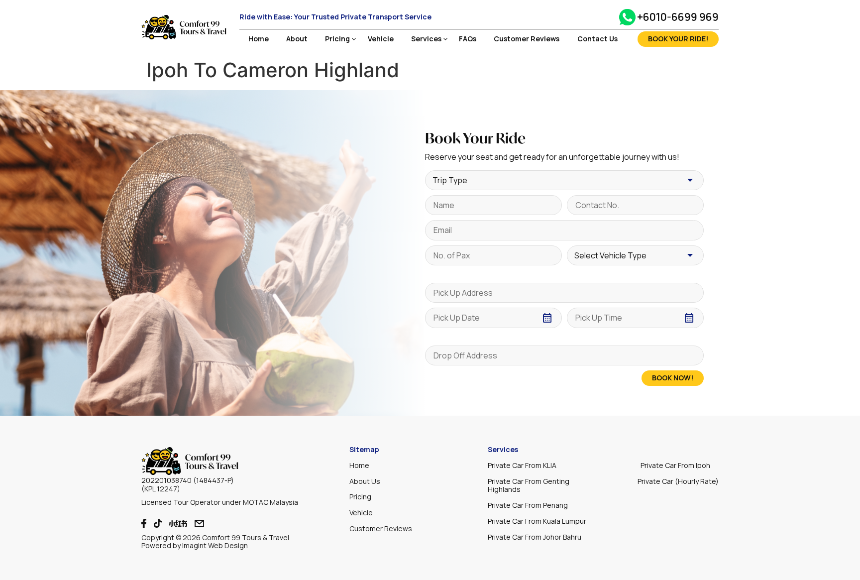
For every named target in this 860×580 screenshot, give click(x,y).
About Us (364, 481)
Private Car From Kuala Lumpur (537, 521)
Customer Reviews (526, 39)
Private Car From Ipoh (675, 465)
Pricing (337, 39)
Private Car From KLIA (522, 465)
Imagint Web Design (215, 545)
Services (426, 39)
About (297, 39)
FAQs (467, 39)
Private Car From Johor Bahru (534, 537)
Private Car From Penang (528, 505)
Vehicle (381, 39)
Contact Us (597, 39)
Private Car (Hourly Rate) (678, 481)
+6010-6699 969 (678, 17)
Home (258, 39)
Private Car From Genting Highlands (528, 485)
